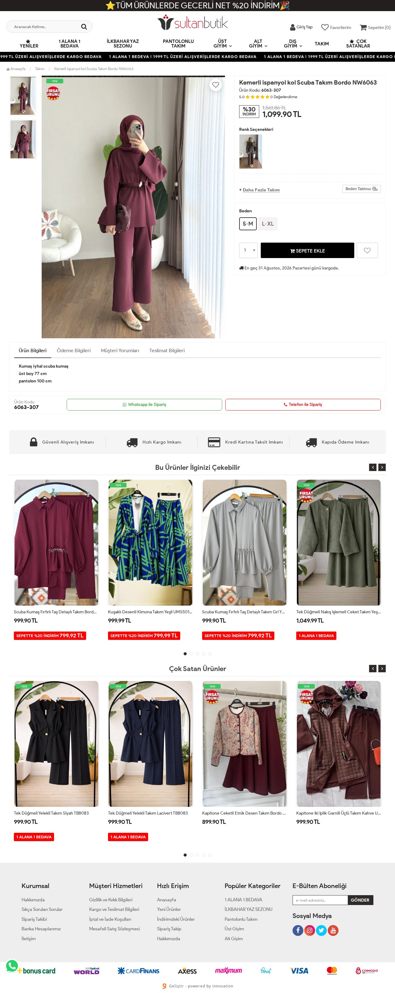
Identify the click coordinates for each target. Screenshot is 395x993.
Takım (322, 44)
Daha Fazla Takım (261, 189)
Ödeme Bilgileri (74, 350)
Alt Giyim (255, 44)
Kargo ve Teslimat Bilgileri (114, 909)
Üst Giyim (220, 44)
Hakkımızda (33, 900)
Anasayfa (17, 68)
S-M (248, 223)
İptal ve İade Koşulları (110, 919)
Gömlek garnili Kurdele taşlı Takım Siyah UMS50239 (338, 612)
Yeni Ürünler (169, 909)
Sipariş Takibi (34, 919)
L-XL (268, 223)
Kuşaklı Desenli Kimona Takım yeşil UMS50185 (56, 612)
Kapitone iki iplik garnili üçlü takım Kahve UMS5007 (244, 813)
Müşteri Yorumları (120, 350)
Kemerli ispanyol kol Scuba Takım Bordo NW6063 (93, 68)
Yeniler (29, 46)
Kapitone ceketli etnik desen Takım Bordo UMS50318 (150, 813)
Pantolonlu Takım (178, 44)
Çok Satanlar (358, 44)
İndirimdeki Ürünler (176, 919)
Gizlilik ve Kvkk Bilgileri (110, 900)
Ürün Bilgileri (33, 350)
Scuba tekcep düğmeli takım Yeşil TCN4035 (337, 813)
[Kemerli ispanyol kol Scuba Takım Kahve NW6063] (250, 151)
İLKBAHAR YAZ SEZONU (123, 44)
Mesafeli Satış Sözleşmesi (114, 929)
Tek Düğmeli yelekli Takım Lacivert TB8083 (54, 813)
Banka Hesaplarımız (41, 929)
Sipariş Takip (169, 929)
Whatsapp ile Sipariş (147, 404)
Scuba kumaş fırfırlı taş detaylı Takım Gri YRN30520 (150, 612)
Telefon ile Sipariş (305, 404)
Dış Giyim (290, 44)
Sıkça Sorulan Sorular (42, 909)
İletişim (29, 938)
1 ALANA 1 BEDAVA (69, 44)
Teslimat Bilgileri (167, 350)
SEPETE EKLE (310, 251)
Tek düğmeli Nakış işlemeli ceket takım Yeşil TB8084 (244, 612)
